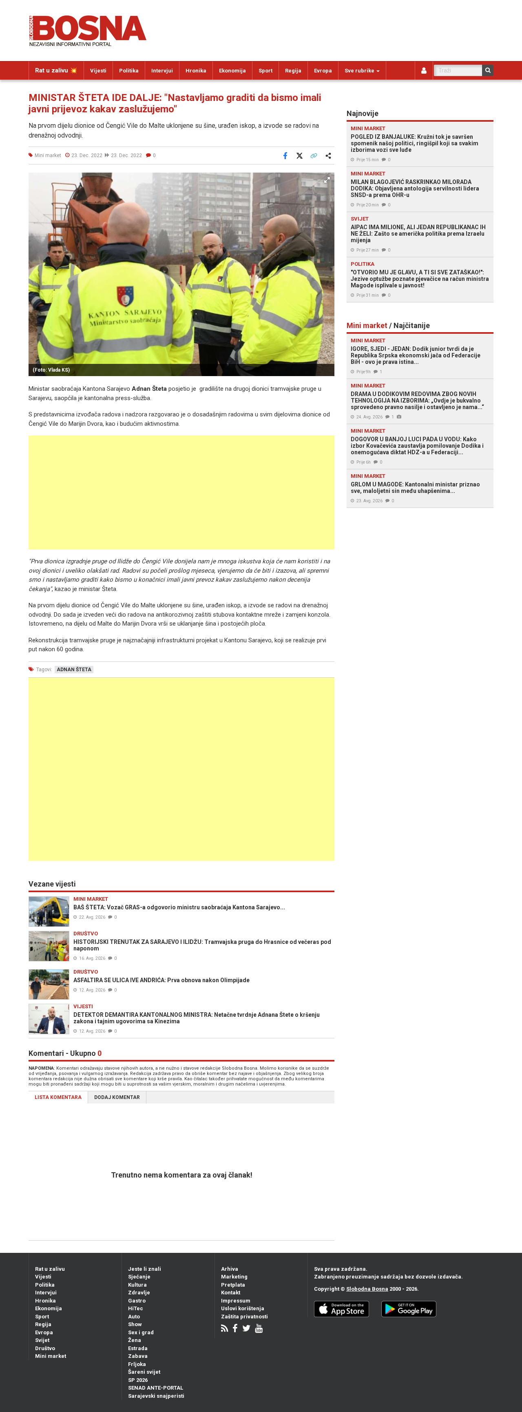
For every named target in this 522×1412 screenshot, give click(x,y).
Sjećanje (139, 1277)
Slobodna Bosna (367, 1289)
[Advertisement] (181, 492)
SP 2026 (138, 1380)
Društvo (45, 1348)
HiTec (135, 1308)
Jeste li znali (144, 1269)
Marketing (234, 1277)
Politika (129, 71)
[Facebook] (235, 1329)
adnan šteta (74, 669)
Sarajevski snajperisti (156, 1396)
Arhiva (229, 1269)
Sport (265, 71)
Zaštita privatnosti (244, 1316)
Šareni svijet (144, 1372)
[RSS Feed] (224, 1329)
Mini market (50, 1356)
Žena (134, 1340)
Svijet (42, 1340)
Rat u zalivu (50, 1269)
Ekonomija (232, 71)
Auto (134, 1316)
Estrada (138, 1348)
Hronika (196, 71)
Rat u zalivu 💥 (56, 70)
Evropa (323, 71)
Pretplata (233, 1285)
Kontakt (230, 1292)
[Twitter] (246, 1329)
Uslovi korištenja (242, 1308)
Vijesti (98, 71)
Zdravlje (139, 1292)
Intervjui (162, 71)
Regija (293, 71)
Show (135, 1324)
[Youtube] (259, 1329)
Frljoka (137, 1364)
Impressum (235, 1301)
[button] (327, 179)
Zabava (138, 1356)
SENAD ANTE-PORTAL (155, 1388)
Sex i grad (141, 1332)
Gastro (137, 1301)
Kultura (137, 1285)
